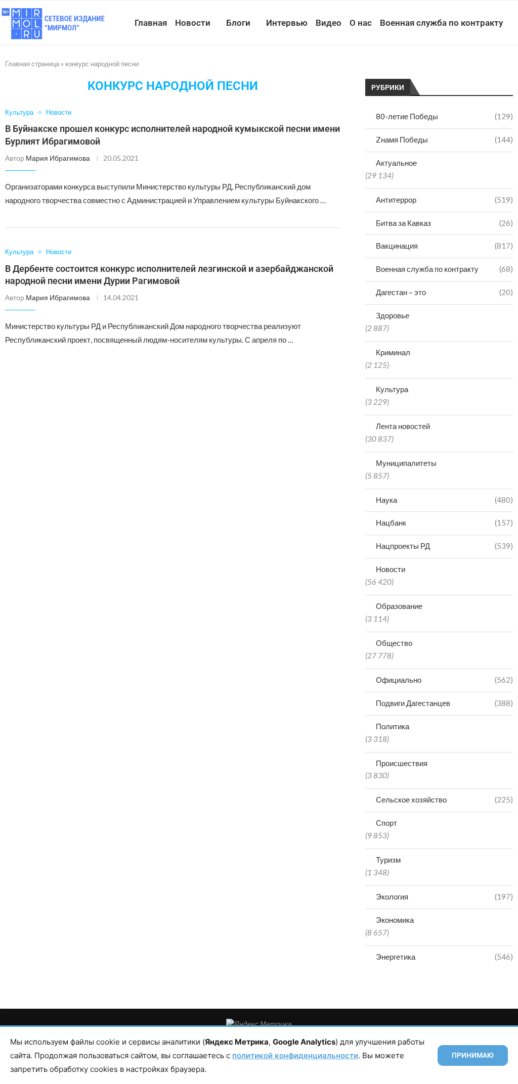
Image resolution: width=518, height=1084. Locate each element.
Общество (394, 642)
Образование (399, 605)
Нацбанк (444, 522)
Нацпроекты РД (444, 545)
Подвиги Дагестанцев (444, 703)
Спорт (386, 822)
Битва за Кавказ (444, 222)
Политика (392, 726)
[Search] (513, 69)
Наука (444, 499)
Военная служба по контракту (441, 23)
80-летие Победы (444, 116)
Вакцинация (444, 245)
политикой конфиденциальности (295, 1055)
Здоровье (392, 315)
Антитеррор (444, 199)
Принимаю (473, 1055)
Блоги (238, 23)
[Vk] (470, 69)
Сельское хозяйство (444, 799)
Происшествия (401, 763)
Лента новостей (403, 426)
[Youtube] (460, 69)
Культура (392, 389)
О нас (361, 23)
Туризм (388, 859)
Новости (192, 23)
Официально (444, 679)
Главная (151, 23)
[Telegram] (481, 69)
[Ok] (492, 69)
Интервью (287, 23)
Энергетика (444, 956)
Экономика (395, 919)
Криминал (393, 352)
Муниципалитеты (406, 462)
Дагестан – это (444, 292)
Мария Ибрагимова (58, 158)
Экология (444, 896)
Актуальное (396, 162)
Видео (328, 23)
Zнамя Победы (444, 139)
